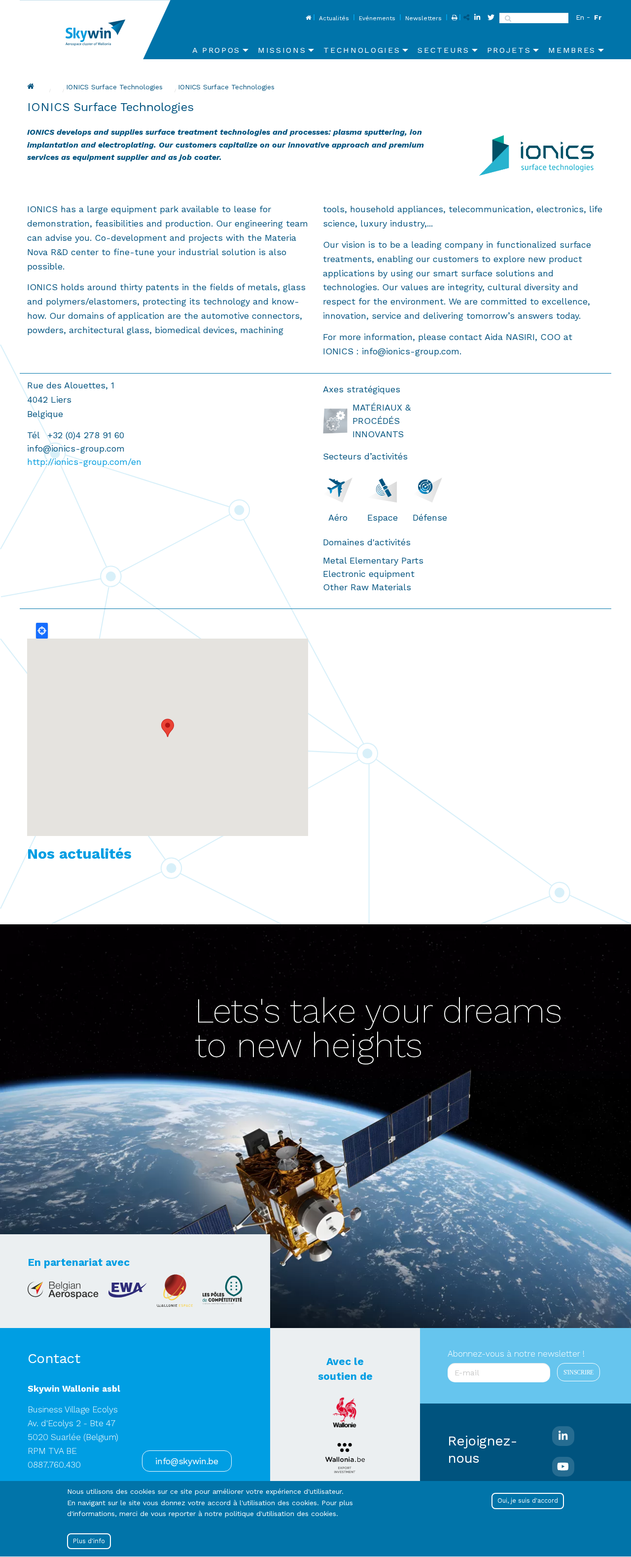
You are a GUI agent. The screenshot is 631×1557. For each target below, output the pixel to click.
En (580, 17)
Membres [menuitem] (572, 50)
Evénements (377, 18)
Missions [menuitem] (282, 50)
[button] (167, 728)
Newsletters (423, 18)
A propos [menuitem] (216, 50)
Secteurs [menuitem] (443, 50)
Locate (42, 631)
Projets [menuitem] (509, 50)
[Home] (99, 29)
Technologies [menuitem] (361, 50)
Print (453, 18)
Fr (597, 17)
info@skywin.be (186, 1461)
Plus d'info (89, 1540)
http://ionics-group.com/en (84, 461)
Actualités (334, 18)
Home (307, 18)
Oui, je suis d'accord (527, 1500)
